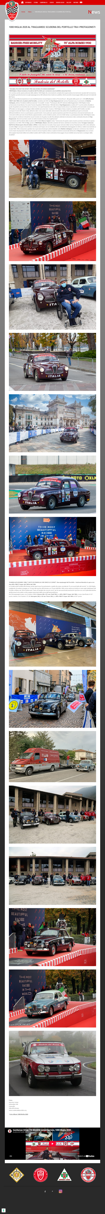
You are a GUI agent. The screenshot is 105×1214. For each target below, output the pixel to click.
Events (52, 2)
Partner (75, 2)
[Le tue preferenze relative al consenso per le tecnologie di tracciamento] (4, 1210)
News (29, 11)
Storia (36, 2)
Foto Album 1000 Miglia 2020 (18, 1114)
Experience (28, 2)
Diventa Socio (60, 2)
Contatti (81, 2)
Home (22, 2)
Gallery (68, 2)
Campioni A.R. (44, 2)
